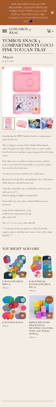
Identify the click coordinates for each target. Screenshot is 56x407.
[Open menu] (4, 31)
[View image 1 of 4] (9, 123)
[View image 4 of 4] (47, 123)
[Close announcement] (52, 13)
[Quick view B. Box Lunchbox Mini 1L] (22, 274)
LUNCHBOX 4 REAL (20, 30)
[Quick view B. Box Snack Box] (22, 315)
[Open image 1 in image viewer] (28, 92)
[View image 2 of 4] (22, 123)
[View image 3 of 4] (34, 123)
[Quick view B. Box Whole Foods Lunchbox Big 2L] (49, 274)
